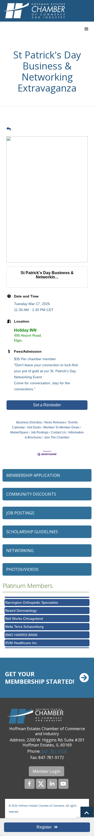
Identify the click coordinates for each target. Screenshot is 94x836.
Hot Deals (34, 427)
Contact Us (58, 432)
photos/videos (22, 569)
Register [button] (44, 827)
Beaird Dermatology (21, 609)
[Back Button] (9, 129)
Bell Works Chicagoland (24, 617)
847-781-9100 (53, 751)
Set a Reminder (47, 405)
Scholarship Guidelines (32, 532)
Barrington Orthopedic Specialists (31, 601)
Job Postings (39, 432)
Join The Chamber (56, 437)
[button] (86, 29)
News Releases (55, 422)
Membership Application (33, 475)
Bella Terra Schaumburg (24, 625)
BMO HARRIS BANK (21, 633)
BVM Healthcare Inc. (21, 641)
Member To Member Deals (61, 427)
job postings (20, 513)
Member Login (46, 771)
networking (20, 550)
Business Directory (29, 422)
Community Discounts (31, 494)
